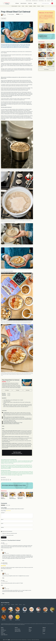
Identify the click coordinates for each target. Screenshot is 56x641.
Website (2, 527)
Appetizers (3, 612)
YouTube (44, 633)
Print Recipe (7, 390)
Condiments (31, 612)
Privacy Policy (29, 639)
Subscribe (48, 0)
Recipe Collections (23, 3)
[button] (16, 14)
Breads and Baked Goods (18, 612)
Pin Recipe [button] (17, 390)
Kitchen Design (3, 633)
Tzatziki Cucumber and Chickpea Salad (41, 58)
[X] (7, 639)
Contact (52, 0)
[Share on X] (6, 480)
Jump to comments (11, 14)
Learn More (41, 21)
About (45, 0)
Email (2, 523)
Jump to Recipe (3, 18)
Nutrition (35, 3)
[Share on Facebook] (2, 480)
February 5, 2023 (5, 581)
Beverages (10, 612)
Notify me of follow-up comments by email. (9, 533)
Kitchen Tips (30, 3)
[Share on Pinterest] (4, 480)
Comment (3, 512)
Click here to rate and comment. (17, 453)
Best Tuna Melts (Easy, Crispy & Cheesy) (50, 58)
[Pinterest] (6, 639)
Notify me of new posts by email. (7, 535)
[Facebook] (3, 639)
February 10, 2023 (6, 588)
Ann (5, 552)
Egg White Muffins (29, 497)
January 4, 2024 (6, 553)
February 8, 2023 (6, 574)
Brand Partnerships (41, 0)
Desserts (38, 612)
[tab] (2, 604)
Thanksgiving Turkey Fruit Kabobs (12, 498)
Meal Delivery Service (35, 0)
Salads (52, 612)
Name (2, 519)
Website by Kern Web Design (35, 639)
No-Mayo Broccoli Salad (50, 66)
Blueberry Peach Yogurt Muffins (20, 498)
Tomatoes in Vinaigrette (40, 50)
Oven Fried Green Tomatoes (49, 50)
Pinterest (44, 631)
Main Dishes (45, 612)
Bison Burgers (40, 66)
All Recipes (17, 3)
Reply (2, 549)
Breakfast (24, 612)
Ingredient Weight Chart (4, 634)
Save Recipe (27, 390)
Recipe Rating (3, 510)
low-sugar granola (20, 113)
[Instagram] (4, 639)
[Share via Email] (8, 480)
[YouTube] (9, 639)
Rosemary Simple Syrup (3, 498)
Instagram (44, 630)
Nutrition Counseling (28, 0)
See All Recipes (46, 69)
